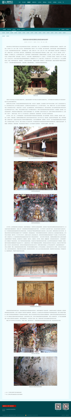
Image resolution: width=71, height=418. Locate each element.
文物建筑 (4, 29)
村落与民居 (9, 29)
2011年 (56, 32)
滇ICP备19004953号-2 (21, 415)
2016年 (36, 32)
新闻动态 (44, 2)
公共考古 (39, 2)
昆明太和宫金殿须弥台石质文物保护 (15, 394)
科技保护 (67, 29)
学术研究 (49, 2)
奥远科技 (67, 415)
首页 (20, 2)
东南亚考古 (34, 2)
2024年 (3, 32)
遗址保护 (23, 29)
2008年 (3, 36)
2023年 (7, 32)
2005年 (7, 36)
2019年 (24, 32)
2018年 (28, 32)
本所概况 (54, 2)
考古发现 (24, 2)
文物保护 (29, 2)
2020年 (19, 32)
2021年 (15, 32)
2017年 (32, 32)
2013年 (48, 32)
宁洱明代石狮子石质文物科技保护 (15, 392)
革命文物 (18, 29)
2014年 (44, 32)
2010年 (60, 32)
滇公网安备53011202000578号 (32, 415)
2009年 (64, 32)
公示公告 (59, 2)
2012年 (52, 32)
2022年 (11, 32)
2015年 (40, 32)
